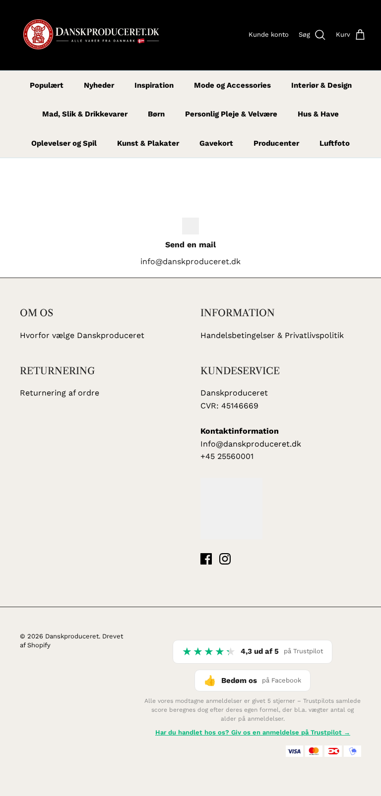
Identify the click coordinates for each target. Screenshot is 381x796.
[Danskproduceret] (90, 35)
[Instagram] (225, 559)
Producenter (276, 143)
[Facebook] (206, 559)
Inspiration (154, 85)
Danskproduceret (72, 636)
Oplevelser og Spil (64, 143)
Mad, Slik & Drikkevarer (84, 114)
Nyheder (99, 85)
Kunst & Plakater (148, 143)
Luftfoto (334, 143)
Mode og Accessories (232, 85)
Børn (156, 114)
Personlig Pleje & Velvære (231, 114)
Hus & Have (318, 114)
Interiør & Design (321, 85)
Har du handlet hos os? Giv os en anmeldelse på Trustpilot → (252, 732)
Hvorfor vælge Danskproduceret (82, 335)
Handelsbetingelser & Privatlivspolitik (272, 335)
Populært (47, 85)
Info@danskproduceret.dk (250, 444)
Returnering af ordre (59, 393)
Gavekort (216, 143)
